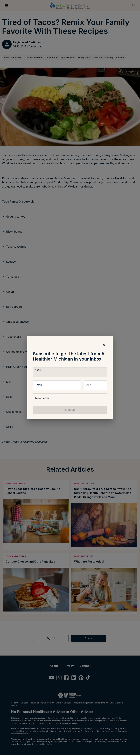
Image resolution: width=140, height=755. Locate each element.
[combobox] (70, 398)
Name (38, 370)
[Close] (103, 344)
